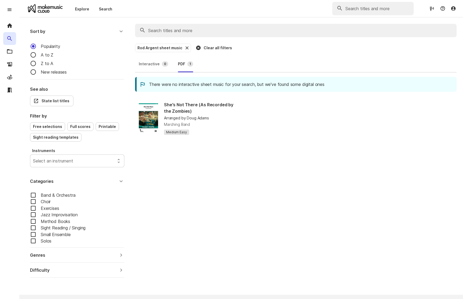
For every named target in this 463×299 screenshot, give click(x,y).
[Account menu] (453, 8)
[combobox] (33, 161)
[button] (77, 31)
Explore (82, 9)
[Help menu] (442, 8)
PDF (184, 64)
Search (105, 9)
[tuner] (432, 8)
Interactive (152, 64)
